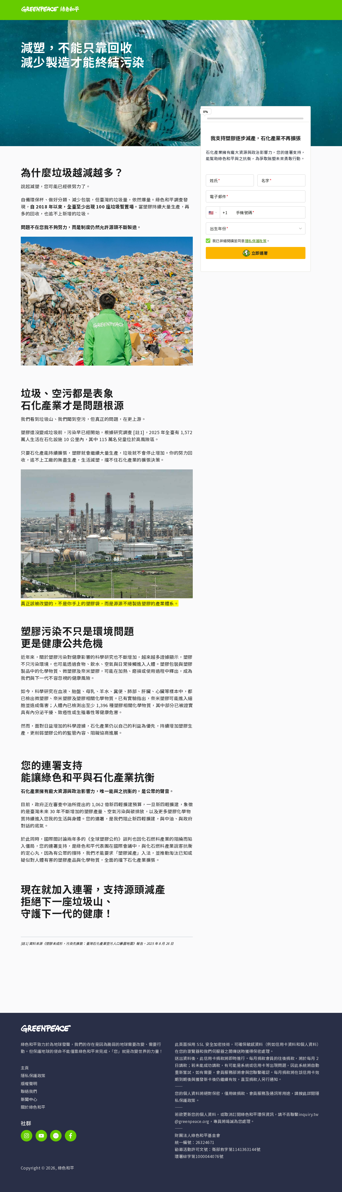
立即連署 (259, 253)
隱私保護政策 (256, 240)
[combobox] (255, 228)
